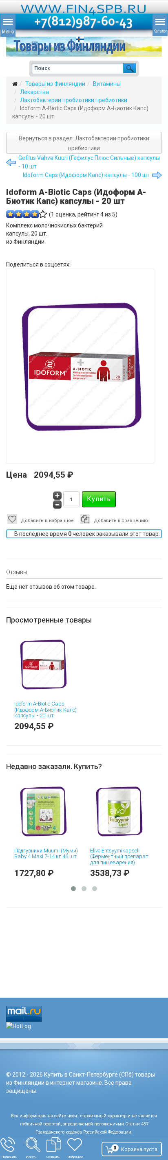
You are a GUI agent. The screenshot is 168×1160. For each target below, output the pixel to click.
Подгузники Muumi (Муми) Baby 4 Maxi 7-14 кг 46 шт (70, 853)
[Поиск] (36, 1144)
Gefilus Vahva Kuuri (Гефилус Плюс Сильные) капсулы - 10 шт (89, 162)
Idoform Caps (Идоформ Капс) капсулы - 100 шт (86, 175)
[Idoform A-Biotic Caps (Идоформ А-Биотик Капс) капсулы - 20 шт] (46, 664)
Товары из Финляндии (55, 84)
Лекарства (34, 92)
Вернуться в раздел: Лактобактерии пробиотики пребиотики (84, 143)
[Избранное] (79, 1144)
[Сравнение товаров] (56, 1144)
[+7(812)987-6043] (13, 1144)
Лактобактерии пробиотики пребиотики (73, 100)
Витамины (107, 84)
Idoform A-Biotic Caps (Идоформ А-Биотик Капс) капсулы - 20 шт (45, 710)
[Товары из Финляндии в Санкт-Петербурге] (84, 47)
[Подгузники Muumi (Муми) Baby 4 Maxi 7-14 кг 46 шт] (70, 811)
